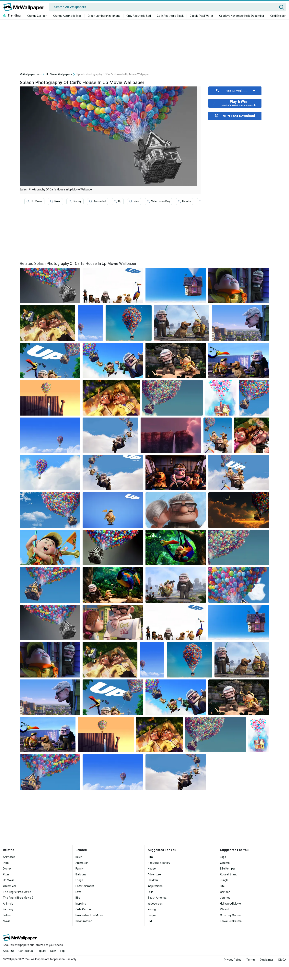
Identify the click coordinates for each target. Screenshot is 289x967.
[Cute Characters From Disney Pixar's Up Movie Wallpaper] (238, 472)
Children (153, 880)
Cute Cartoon (83, 909)
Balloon (7, 915)
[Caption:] (113, 285)
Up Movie (36, 201)
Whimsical (9, 886)
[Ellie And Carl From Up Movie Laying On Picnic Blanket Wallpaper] (251, 435)
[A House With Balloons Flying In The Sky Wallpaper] (172, 398)
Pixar (57, 201)
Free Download (236, 91)
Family (79, 868)
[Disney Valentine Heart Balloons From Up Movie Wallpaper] (221, 398)
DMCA (282, 959)
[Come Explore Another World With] (113, 360)
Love (78, 892)
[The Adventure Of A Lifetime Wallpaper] (50, 510)
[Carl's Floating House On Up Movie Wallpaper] (50, 585)
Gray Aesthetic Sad (138, 15)
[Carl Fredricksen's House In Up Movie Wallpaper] (175, 285)
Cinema (225, 862)
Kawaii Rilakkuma (231, 921)
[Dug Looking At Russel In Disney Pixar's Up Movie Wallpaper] (181, 323)
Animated (100, 201)
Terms (250, 959)
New (53, 950)
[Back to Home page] (25, 7)
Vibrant (224, 909)
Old (150, 921)
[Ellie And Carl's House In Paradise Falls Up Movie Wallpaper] (171, 435)
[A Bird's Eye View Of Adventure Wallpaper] (50, 435)
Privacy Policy (232, 959)
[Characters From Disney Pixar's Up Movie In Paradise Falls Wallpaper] (238, 360)
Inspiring (80, 903)
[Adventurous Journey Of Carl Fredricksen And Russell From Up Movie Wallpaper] (90, 323)
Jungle (224, 880)
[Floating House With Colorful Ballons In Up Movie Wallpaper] (129, 323)
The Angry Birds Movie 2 (18, 897)
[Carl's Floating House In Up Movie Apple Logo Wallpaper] (238, 585)
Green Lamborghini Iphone (104, 15)
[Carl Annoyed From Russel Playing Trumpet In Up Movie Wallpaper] (175, 360)
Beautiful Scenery (159, 862)
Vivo (136, 201)
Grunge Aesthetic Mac (67, 15)
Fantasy (8, 909)
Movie (6, 921)
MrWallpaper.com (30, 74)
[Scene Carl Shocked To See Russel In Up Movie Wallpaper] (238, 285)
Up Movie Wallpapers (59, 74)
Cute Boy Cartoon (231, 915)
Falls (150, 892)
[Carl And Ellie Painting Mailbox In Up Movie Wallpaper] (113, 622)
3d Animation (83, 921)
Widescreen (155, 903)
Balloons (80, 874)
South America (157, 897)
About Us (9, 950)
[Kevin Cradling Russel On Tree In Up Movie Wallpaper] (175, 547)
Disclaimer (266, 959)
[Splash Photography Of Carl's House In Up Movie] (50, 285)
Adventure (154, 874)
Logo (223, 856)
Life (222, 886)
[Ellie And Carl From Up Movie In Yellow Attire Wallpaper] (111, 398)
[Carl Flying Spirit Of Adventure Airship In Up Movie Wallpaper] (175, 472)
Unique (152, 915)
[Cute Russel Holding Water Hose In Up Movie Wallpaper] (50, 547)
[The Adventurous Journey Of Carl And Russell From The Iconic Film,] (175, 510)
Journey (225, 897)
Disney (77, 201)
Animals (8, 903)
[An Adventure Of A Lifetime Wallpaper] (238, 547)
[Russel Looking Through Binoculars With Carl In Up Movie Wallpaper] (175, 585)
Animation (81, 862)
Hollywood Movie (230, 903)
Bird (77, 897)
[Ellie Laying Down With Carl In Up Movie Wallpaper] (47, 323)
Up (119, 201)
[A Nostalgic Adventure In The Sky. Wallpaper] (254, 398)
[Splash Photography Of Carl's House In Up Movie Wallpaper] (50, 622)
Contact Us (25, 950)
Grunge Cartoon (37, 15)
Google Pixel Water (201, 15)
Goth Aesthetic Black (170, 15)
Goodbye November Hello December (241, 15)
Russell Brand (228, 874)
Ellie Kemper (227, 868)
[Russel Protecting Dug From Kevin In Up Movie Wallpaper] (113, 585)
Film (150, 856)
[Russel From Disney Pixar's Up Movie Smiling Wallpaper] (113, 510)
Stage (79, 880)
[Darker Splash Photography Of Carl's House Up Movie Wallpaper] (113, 547)
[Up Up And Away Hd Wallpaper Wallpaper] (110, 435)
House (152, 868)
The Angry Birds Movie (17, 892)
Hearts (186, 201)
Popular (41, 950)
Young (152, 909)
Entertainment (84, 886)
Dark (6, 862)
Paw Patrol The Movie (89, 915)
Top (62, 950)
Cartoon (225, 892)
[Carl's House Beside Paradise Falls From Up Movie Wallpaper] (50, 398)
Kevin (78, 856)
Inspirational (155, 886)
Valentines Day (160, 201)
